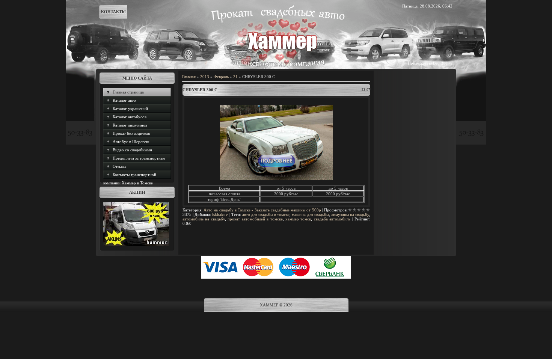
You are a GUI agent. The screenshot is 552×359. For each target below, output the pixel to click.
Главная (189, 76)
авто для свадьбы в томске (266, 214)
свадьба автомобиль (332, 219)
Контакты (113, 11)
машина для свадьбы (310, 214)
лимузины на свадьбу (350, 214)
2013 (204, 76)
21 (235, 76)
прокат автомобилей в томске (255, 219)
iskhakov (220, 214)
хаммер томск (298, 219)
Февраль (221, 76)
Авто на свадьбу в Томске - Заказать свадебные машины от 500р (262, 210)
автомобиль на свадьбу (203, 219)
